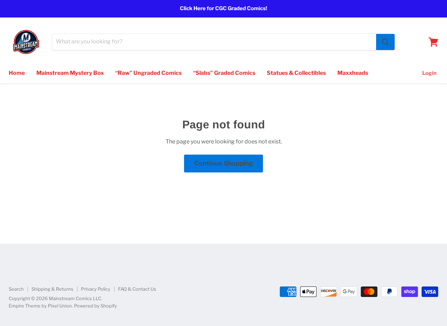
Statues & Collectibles (296, 73)
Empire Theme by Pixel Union (40, 306)
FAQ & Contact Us (137, 289)
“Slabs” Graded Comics (224, 73)
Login (429, 73)
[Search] (385, 42)
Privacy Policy (95, 289)
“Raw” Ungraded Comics (148, 73)
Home (17, 73)
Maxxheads (352, 73)
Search (16, 289)
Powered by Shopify (95, 306)
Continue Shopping (223, 163)
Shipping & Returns (52, 289)
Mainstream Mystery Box (70, 73)
